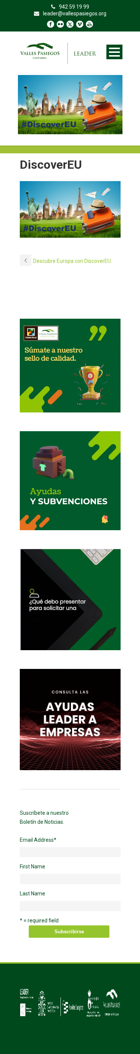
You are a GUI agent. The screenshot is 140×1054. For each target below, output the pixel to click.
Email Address (38, 840)
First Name (32, 867)
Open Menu (114, 52)
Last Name (32, 894)
